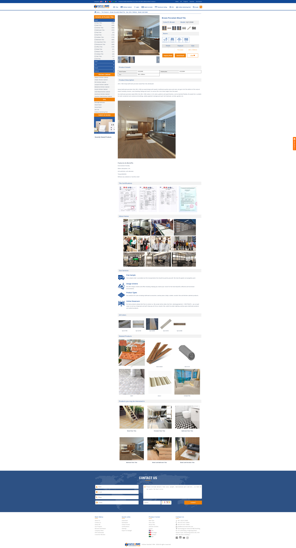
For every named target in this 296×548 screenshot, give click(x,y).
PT (111, 1)
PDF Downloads (99, 532)
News (177, 1)
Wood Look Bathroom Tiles (159, 462)
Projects (186, 1)
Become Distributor (100, 528)
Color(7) (166, 22)
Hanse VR (97, 524)
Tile (152, 530)
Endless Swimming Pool (184, 7)
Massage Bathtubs (100, 102)
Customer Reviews (100, 534)
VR (181, 1)
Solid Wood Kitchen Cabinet (102, 91)
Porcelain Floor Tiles (159, 431)
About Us (97, 520)
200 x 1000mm (192, 50)
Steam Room (98, 105)
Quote (196, 7)
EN (102, 1)
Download (125, 520)
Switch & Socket (148, 7)
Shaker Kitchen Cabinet (101, 79)
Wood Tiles (152, 524)
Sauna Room (98, 107)
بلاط (152, 536)
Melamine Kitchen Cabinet (102, 87)
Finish (168, 46)
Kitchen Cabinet (127, 7)
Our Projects (98, 526)
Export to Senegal (127, 530)
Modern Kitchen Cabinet (101, 77)
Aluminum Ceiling (162, 7)
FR (107, 1)
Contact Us (98, 522)
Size (192, 46)
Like (191, 55)
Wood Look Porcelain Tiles (187, 462)
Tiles (116, 7)
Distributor (199, 1)
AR (116, 1)
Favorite (192, 1)
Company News (99, 530)
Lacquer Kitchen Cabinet (101, 84)
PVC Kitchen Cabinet (100, 82)
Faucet (150, 528)
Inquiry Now (168, 55)
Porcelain (180, 50)
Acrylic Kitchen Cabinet (101, 89)
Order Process (126, 524)
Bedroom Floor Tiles (131, 462)
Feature (180, 46)
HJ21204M (189, 22)
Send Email (180, 55)
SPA (172, 7)
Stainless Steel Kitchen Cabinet (103, 96)
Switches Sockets (153, 526)
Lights (137, 7)
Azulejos (153, 534)
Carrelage (154, 532)
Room (165, 34)
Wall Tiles (151, 520)
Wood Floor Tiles (131, 431)
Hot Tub (97, 109)
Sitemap (124, 528)
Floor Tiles (152, 522)
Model (182, 22)
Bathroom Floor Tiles (187, 431)
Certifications (125, 526)
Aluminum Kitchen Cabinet (102, 94)
